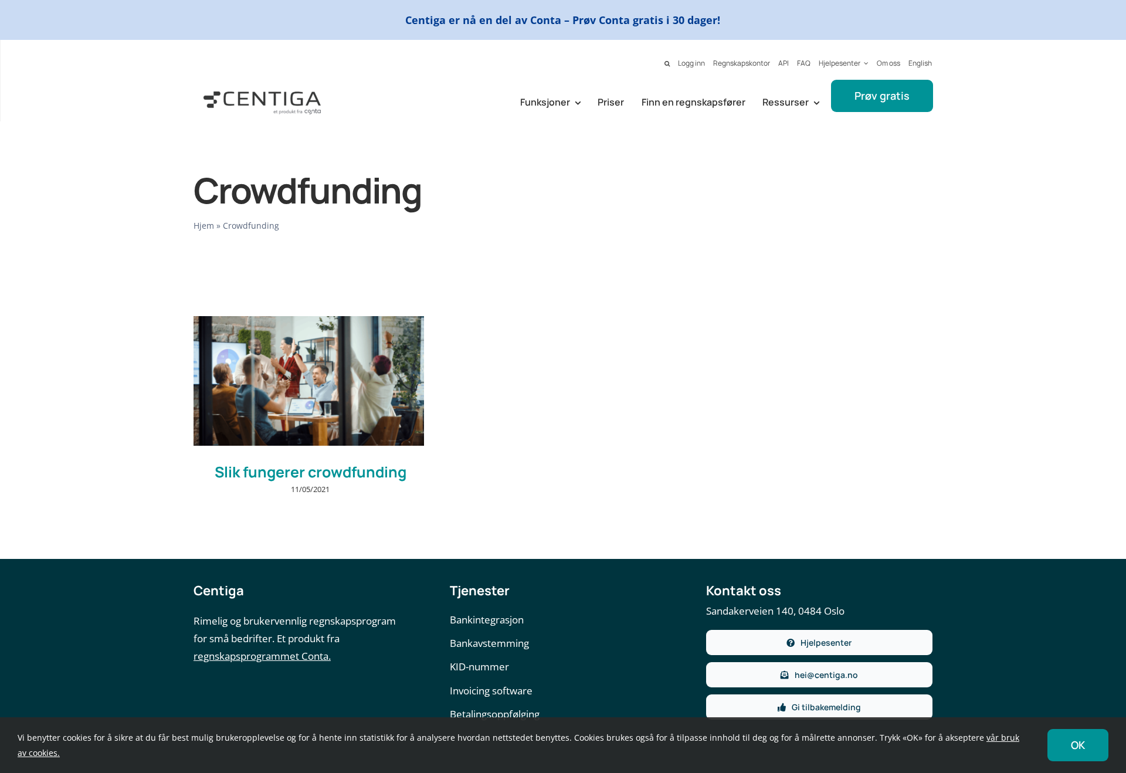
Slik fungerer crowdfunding (310, 472)
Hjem (204, 225)
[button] (667, 64)
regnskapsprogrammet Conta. (262, 656)
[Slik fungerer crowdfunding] (309, 381)
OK (1078, 745)
